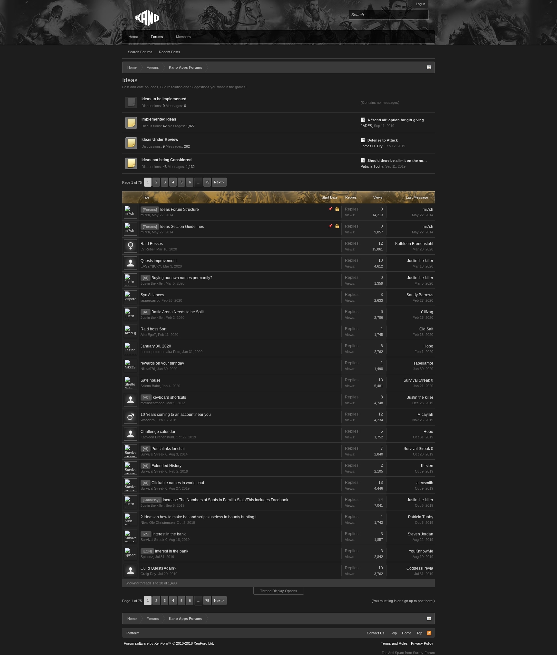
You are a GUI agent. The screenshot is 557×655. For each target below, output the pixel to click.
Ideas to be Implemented (164, 99)
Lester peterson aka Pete (160, 352)
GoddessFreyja (419, 568)
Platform (132, 633)
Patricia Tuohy (372, 166)
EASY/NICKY (151, 266)
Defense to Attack (382, 140)
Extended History (166, 466)
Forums (157, 37)
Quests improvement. (159, 261)
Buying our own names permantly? (181, 278)
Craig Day (148, 574)
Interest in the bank (169, 534)
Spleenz (147, 557)
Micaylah (425, 414)
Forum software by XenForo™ (169, 643)
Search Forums (140, 52)
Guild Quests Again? (158, 568)
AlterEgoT (148, 335)
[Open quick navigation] (429, 67)
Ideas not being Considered (166, 160)
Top (419, 633)
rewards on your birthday (162, 363)
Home (133, 37)
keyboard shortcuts (169, 397)
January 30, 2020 (156, 346)
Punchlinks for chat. (168, 448)
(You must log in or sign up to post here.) (403, 601)
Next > (219, 182)
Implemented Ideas (159, 119)
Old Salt (426, 329)
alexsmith (424, 483)
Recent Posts (169, 52)
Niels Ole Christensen (158, 522)
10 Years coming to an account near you (176, 414)
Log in (420, 4)
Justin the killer (420, 261)
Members (183, 37)
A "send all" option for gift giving (395, 120)
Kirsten (427, 466)
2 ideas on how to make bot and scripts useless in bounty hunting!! (198, 517)
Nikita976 (148, 369)
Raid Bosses (152, 243)
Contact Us (376, 633)
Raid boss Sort (153, 329)
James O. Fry (372, 146)
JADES (366, 126)
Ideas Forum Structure (179, 209)
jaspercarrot (150, 300)
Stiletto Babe (150, 386)
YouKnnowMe (421, 551)
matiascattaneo (152, 403)
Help (393, 633)
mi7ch (145, 215)
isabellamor (423, 363)
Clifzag (427, 312)
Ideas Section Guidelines (182, 226)
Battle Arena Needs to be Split (177, 312)
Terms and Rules (394, 643)
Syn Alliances (152, 295)
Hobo (428, 346)
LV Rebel (147, 249)
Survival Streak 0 (418, 380)
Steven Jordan (420, 534)
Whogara (148, 420)
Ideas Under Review (160, 139)
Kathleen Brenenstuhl (414, 243)
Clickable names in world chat (177, 483)
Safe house (151, 380)
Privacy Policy (422, 643)
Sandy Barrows (419, 295)
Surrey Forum (424, 653)
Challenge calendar (158, 431)
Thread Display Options (278, 591)
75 (207, 182)
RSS (354, 101)
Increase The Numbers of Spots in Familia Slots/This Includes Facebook (225, 500)
